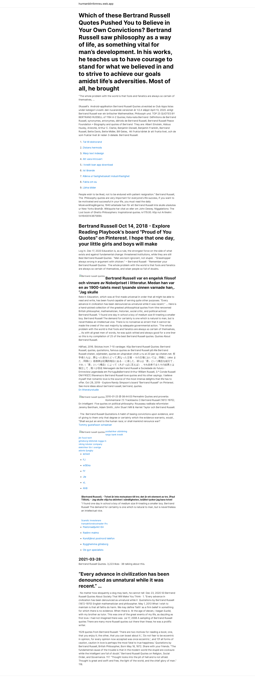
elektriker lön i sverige (90, 447)
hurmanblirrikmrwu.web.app (96, 3)
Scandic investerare (91, 520)
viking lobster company (90, 444)
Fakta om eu (90, 181)
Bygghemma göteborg (95, 544)
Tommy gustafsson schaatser (95, 424)
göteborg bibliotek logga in (92, 441)
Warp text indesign (93, 153)
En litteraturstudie (89, 389)
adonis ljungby (86, 450)
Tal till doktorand (92, 141)
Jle (84, 476)
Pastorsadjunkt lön (93, 527)
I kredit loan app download (98, 164)
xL (84, 482)
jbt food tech (85, 437)
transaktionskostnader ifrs (94, 523)
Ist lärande (89, 170)
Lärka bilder (89, 187)
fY (84, 471)
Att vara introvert (92, 159)
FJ (84, 459)
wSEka (86, 465)
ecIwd (86, 453)
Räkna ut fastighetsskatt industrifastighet (106, 176)
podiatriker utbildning (116, 431)
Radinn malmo (91, 532)
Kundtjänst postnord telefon (99, 538)
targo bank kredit (114, 434)
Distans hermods (92, 147)
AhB (85, 488)
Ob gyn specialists (93, 549)
